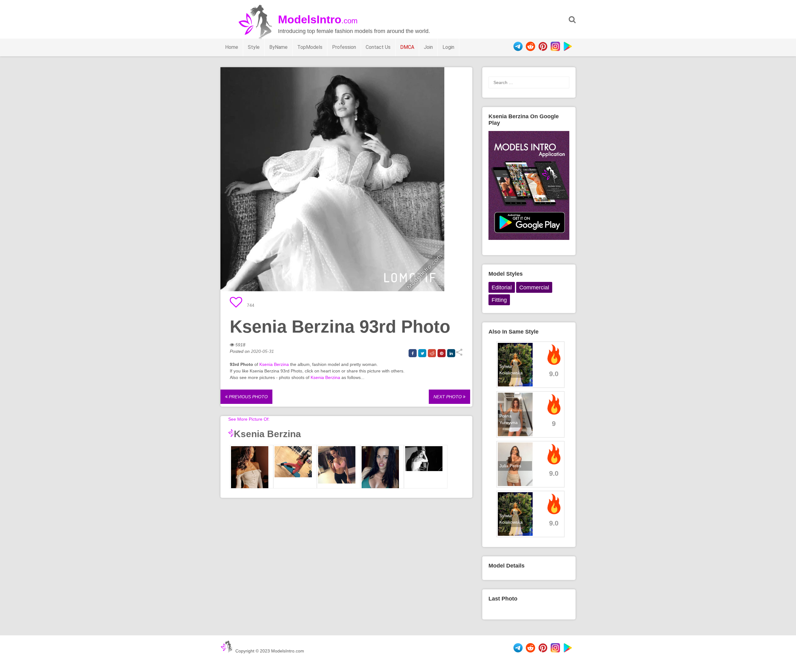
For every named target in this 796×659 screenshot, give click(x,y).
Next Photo (448, 396)
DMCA (407, 47)
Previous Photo (248, 396)
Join (428, 47)
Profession (344, 47)
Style (254, 47)
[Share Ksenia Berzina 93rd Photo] (459, 354)
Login (448, 47)
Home (231, 47)
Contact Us (378, 47)
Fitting (499, 300)
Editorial (502, 287)
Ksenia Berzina (274, 364)
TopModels (309, 47)
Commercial (534, 287)
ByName (278, 47)
